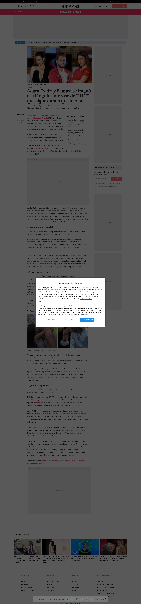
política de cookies (86, 299)
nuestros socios (66, 287)
